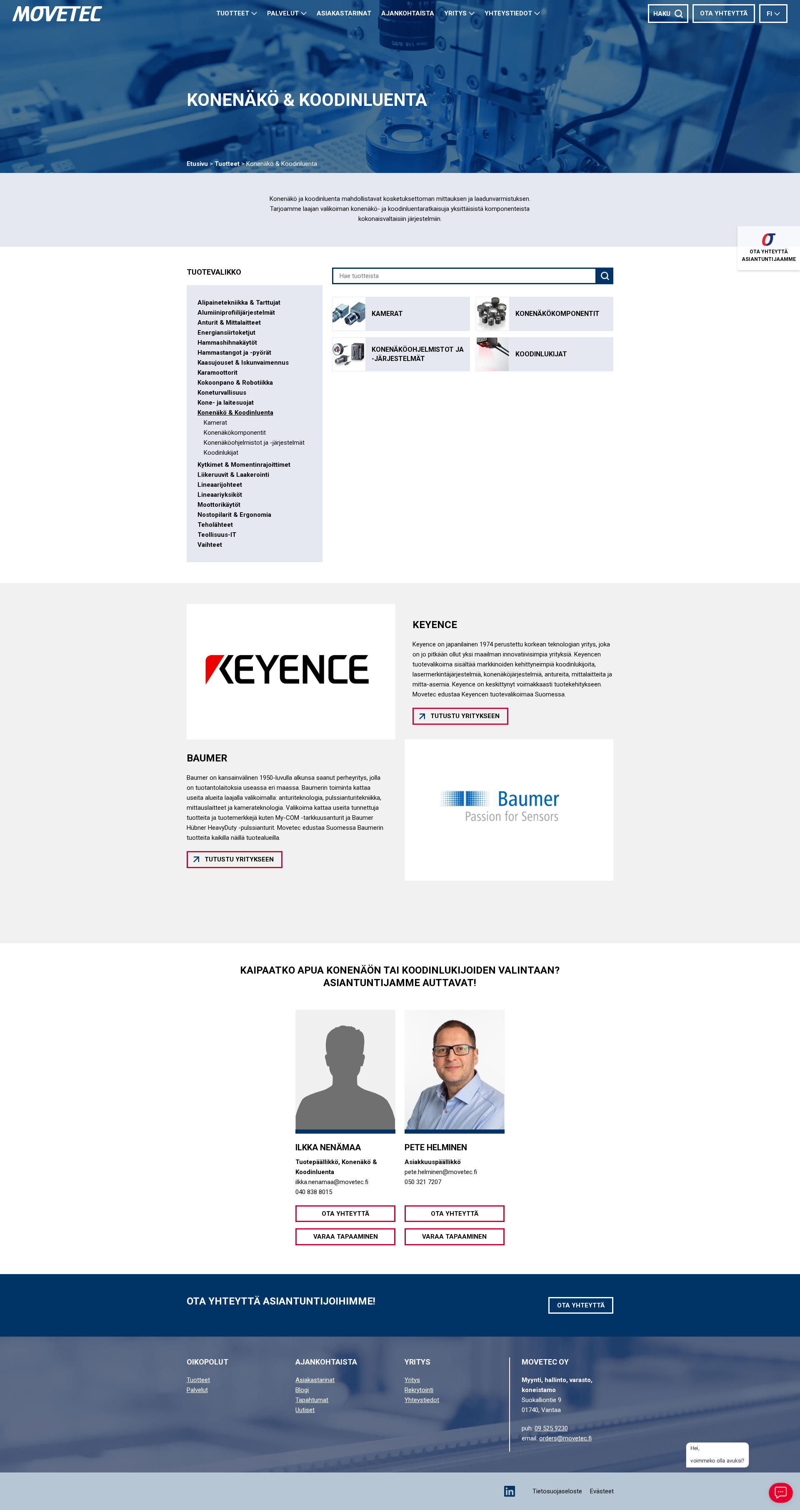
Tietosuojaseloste (557, 1491)
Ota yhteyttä (724, 13)
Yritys (455, 13)
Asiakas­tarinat (344, 13)
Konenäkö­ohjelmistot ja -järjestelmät (254, 442)
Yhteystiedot (508, 13)
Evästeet (602, 1491)
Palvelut (283, 13)
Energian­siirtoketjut (226, 332)
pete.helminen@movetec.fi (441, 1172)
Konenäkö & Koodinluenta (235, 412)
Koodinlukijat (221, 452)
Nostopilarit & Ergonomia (234, 514)
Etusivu (197, 164)
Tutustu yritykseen (465, 716)
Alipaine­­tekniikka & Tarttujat (239, 302)
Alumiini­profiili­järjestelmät (236, 312)
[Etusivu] (57, 13)
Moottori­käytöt (219, 504)
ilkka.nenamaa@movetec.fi (331, 1182)
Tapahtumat (311, 1400)
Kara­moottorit (218, 372)
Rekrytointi (419, 1390)
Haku (661, 14)
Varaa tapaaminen (345, 1236)
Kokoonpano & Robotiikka (235, 382)
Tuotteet (232, 13)
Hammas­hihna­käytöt (227, 342)
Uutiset (305, 1410)
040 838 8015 (313, 1192)
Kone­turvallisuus (222, 392)
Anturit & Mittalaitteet (229, 322)
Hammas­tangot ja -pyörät (234, 352)
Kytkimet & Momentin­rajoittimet (244, 464)
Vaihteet (210, 544)
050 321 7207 (423, 1182)
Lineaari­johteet (220, 484)
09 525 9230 (551, 1428)
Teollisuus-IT (217, 534)
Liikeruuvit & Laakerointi (233, 474)
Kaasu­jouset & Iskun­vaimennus (243, 362)
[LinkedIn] (509, 1491)
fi (769, 14)
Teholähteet (215, 524)
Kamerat (215, 422)
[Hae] (605, 276)
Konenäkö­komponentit (235, 432)
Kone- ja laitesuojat (226, 402)
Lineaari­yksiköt (220, 494)
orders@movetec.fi (565, 1438)
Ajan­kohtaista (407, 13)
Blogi (302, 1390)
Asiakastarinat (315, 1380)
